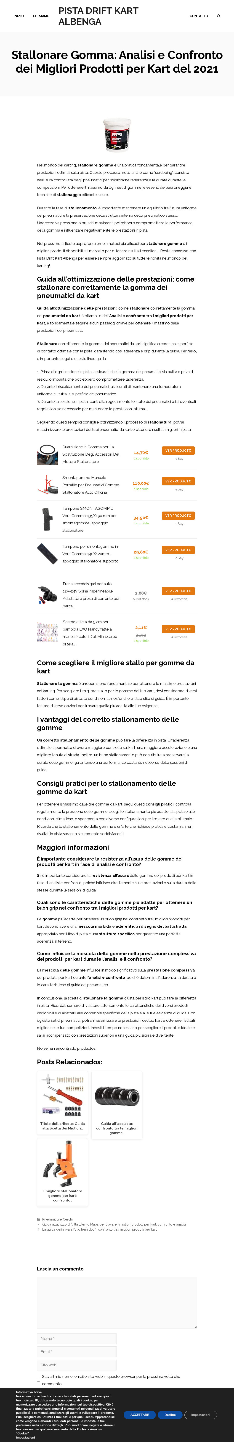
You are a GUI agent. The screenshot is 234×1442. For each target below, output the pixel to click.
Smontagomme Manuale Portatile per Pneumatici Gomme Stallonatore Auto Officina (90, 485)
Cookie (22, 1433)
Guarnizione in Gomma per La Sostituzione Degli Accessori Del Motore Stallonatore (90, 454)
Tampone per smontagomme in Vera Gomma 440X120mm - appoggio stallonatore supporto (90, 554)
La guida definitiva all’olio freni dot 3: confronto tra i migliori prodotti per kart (99, 1229)
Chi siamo (41, 16)
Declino (170, 1415)
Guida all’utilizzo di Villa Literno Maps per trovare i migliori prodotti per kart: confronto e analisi (114, 1224)
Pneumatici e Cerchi (57, 1219)
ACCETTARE (139, 1415)
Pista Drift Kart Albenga (98, 16)
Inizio (19, 16)
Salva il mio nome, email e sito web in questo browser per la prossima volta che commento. (111, 1380)
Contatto (199, 16)
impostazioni (25, 1438)
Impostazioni (200, 1415)
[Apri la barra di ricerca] (219, 16)
